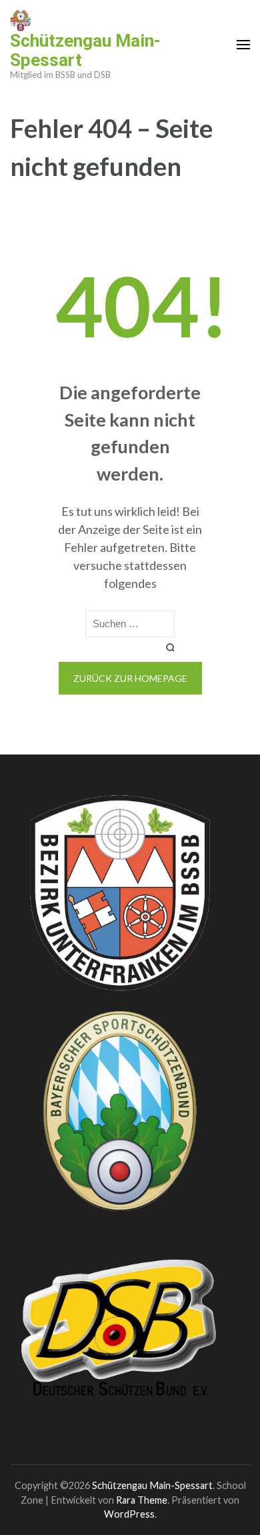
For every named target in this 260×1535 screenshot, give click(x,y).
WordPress (129, 1514)
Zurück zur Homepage (130, 678)
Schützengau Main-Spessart (85, 50)
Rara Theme (141, 1500)
